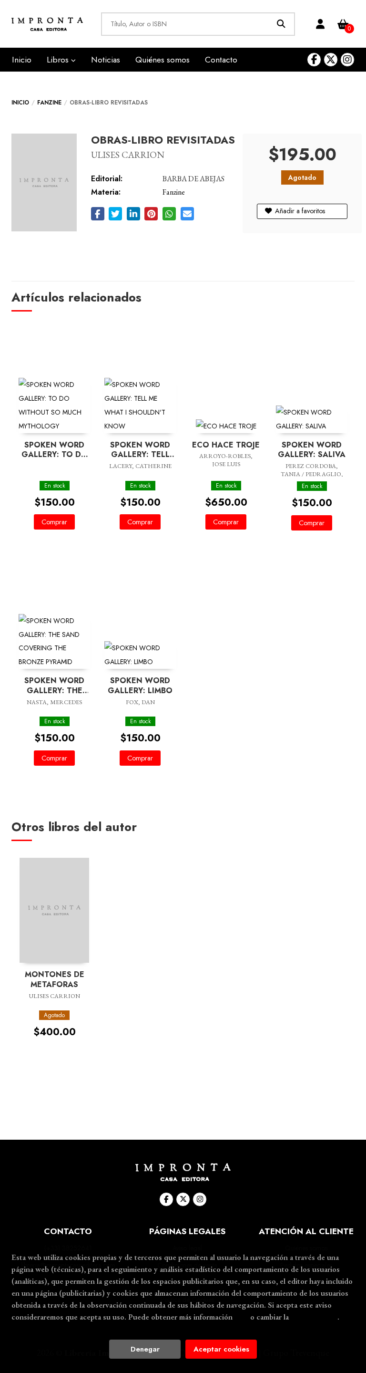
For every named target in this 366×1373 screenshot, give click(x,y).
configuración (314, 1316)
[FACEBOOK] (314, 59)
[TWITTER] (331, 59)
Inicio (20, 102)
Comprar (54, 522)
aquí (241, 1316)
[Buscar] (281, 24)
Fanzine (49, 102)
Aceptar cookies (221, 1349)
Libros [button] (59, 59)
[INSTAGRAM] (347, 59)
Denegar (145, 1349)
